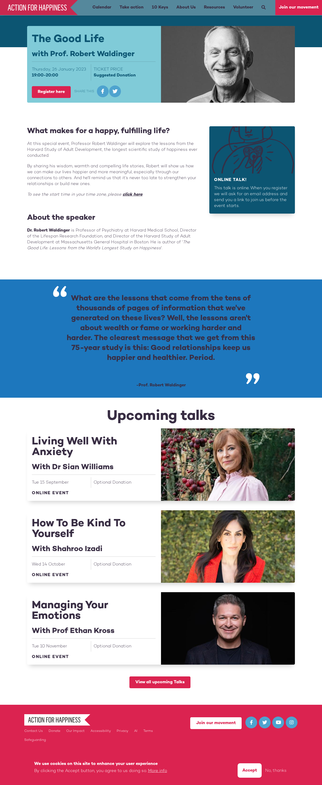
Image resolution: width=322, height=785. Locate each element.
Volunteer (243, 7)
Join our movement (298, 7)
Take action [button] (132, 7)
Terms (148, 731)
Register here (51, 92)
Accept (249, 770)
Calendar (101, 7)
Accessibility (101, 731)
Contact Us (33, 731)
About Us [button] (186, 7)
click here (132, 194)
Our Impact (75, 731)
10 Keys (160, 7)
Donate (54, 731)
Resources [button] (214, 7)
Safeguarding (35, 740)
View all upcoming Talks (160, 682)
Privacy (122, 731)
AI (135, 731)
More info (157, 771)
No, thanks (276, 771)
